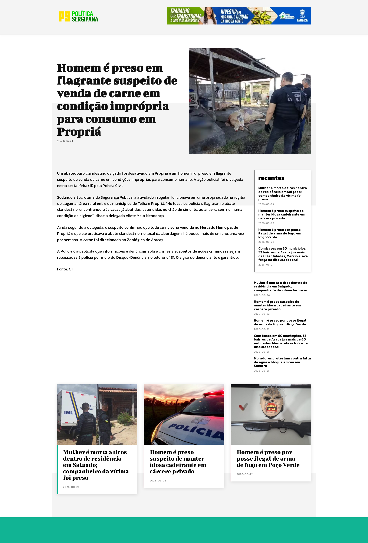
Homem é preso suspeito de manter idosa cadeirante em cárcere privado (281, 214)
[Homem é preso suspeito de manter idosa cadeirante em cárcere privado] (184, 414)
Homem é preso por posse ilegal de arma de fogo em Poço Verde (279, 233)
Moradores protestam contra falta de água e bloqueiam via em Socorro (282, 362)
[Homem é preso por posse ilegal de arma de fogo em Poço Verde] (271, 414)
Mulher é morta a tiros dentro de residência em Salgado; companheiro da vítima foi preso (282, 193)
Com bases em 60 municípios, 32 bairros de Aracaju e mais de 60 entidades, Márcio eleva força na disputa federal (283, 254)
